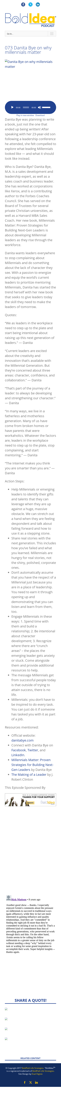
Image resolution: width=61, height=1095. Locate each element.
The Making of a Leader (28, 774)
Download (40, 115)
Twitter (32, 750)
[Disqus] (30, 850)
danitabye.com (22, 740)
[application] (30, 107)
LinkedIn (17, 755)
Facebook (18, 750)
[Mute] (39, 107)
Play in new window (25, 115)
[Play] (12, 107)
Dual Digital (37, 1074)
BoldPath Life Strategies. (33, 1068)
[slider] (46, 107)
